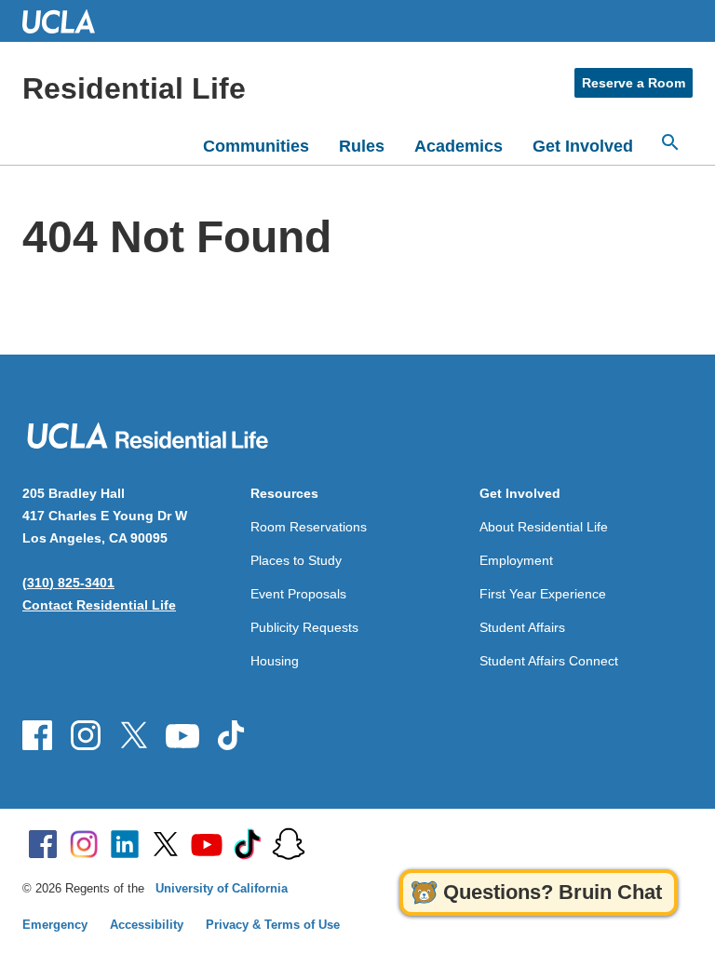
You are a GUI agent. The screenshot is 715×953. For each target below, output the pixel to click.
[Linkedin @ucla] (124, 844)
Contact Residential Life (99, 604)
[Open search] (670, 142)
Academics (458, 146)
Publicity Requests (304, 627)
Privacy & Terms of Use (273, 925)
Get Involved (583, 146)
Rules (361, 146)
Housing (274, 660)
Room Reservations (308, 526)
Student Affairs (522, 627)
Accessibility (146, 925)
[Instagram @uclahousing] (85, 735)
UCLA (67, 21)
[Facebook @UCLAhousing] (37, 735)
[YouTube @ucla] (206, 844)
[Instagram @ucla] (83, 844)
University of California (221, 888)
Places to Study (296, 560)
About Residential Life (543, 526)
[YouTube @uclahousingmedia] (182, 735)
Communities (256, 146)
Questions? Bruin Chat (552, 892)
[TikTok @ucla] (247, 844)
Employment (516, 560)
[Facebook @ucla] (42, 844)
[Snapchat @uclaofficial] (288, 844)
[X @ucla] (165, 844)
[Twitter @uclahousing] (134, 735)
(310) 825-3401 (68, 582)
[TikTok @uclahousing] (231, 735)
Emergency (55, 925)
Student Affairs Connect (548, 660)
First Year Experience (542, 593)
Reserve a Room (633, 82)
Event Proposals (298, 593)
